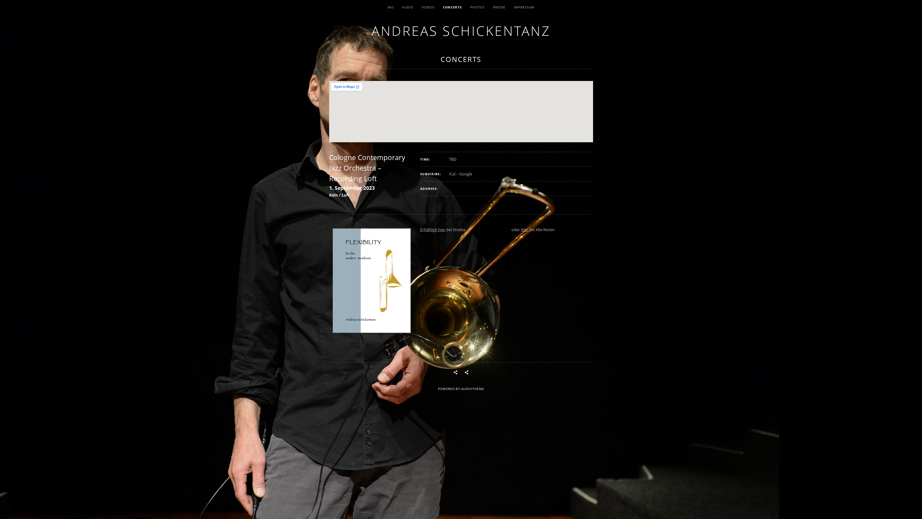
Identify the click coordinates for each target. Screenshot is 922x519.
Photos (477, 7)
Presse (499, 7)
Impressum (524, 7)
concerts (452, 7)
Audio (407, 7)
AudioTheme (472, 389)
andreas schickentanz (461, 31)
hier (442, 229)
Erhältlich (429, 229)
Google (465, 174)
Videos (428, 7)
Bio (391, 7)
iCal (452, 174)
